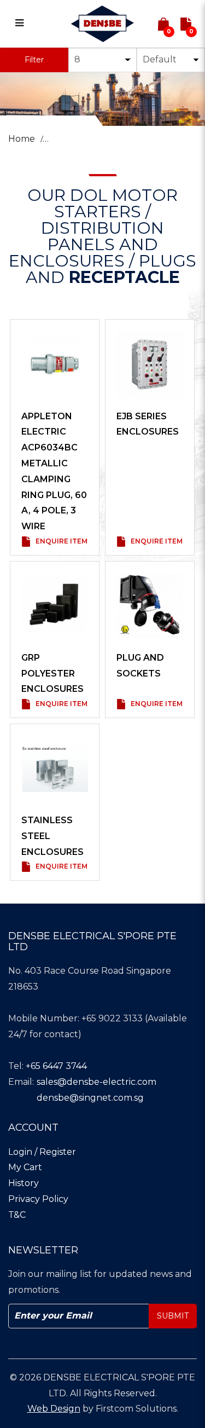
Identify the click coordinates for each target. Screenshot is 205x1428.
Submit (173, 1316)
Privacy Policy (38, 1199)
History (23, 1183)
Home (21, 139)
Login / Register (42, 1152)
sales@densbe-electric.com (96, 1082)
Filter (34, 60)
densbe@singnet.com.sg (90, 1097)
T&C (17, 1215)
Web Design (53, 1408)
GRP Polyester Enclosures (52, 673)
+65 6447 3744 (56, 1066)
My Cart (25, 1167)
